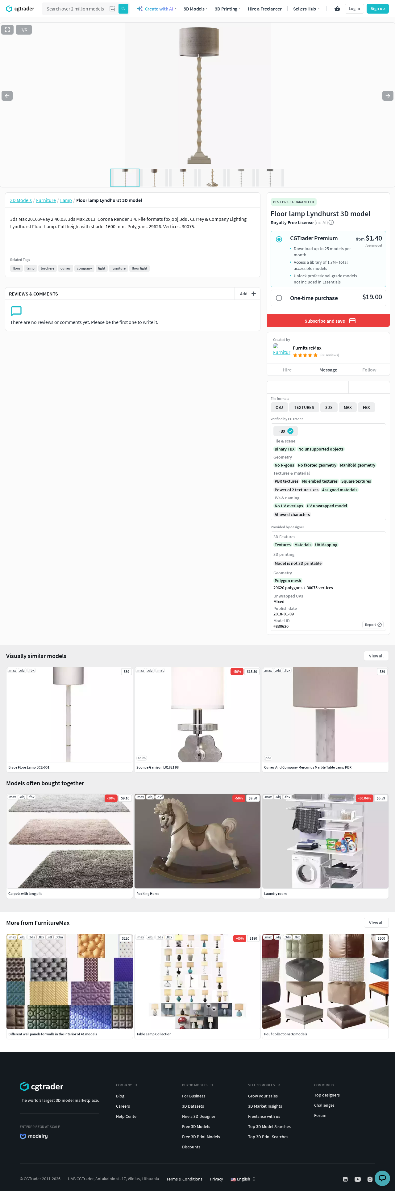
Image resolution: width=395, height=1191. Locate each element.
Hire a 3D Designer (198, 1116)
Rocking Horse (147, 893)
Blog (120, 1096)
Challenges (324, 1105)
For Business (193, 1096)
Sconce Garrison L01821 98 (157, 767)
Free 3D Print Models (201, 1136)
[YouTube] (358, 1179)
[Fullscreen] (7, 30)
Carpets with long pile (25, 893)
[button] (112, 9)
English (240, 1179)
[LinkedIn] (346, 1179)
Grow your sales (263, 1096)
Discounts (191, 1147)
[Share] (369, 387)
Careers (123, 1106)
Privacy (216, 1179)
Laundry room (275, 893)
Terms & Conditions (184, 1179)
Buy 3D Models (195, 1085)
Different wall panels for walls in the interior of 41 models (52, 1034)
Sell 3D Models (261, 1085)
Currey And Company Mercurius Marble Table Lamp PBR (307, 767)
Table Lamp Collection (154, 1034)
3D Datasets (193, 1106)
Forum (320, 1115)
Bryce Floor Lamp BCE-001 (28, 767)
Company (124, 1085)
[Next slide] (387, 96)
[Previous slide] (7, 96)
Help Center (127, 1116)
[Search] (123, 9)
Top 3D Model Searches (269, 1126)
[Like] (287, 387)
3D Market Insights (265, 1106)
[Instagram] (370, 1179)
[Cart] (337, 9)
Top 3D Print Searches (268, 1136)
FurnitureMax (307, 348)
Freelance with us (264, 1116)
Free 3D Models (196, 1126)
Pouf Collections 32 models (285, 1034)
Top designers (327, 1095)
